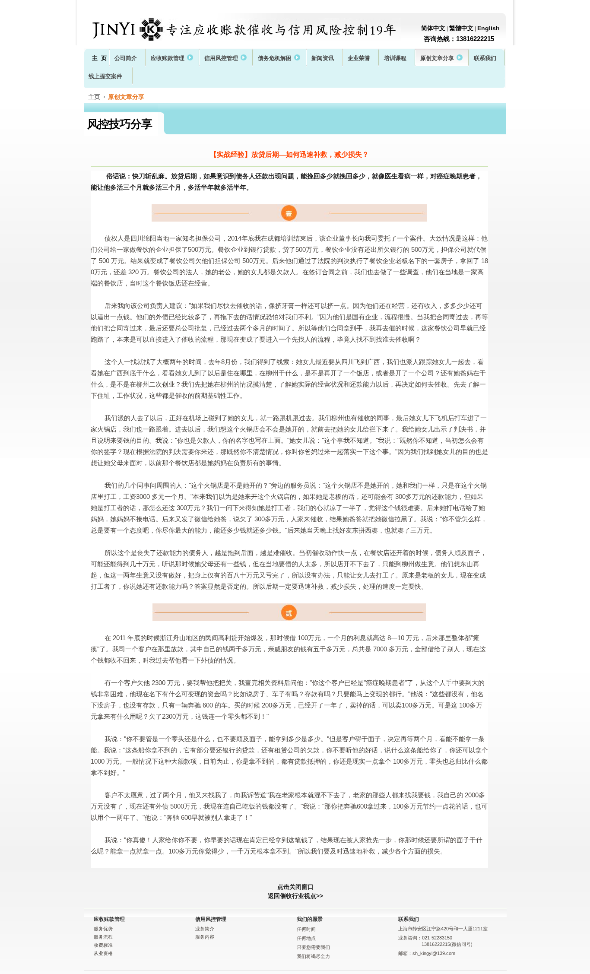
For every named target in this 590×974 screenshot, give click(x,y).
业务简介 (204, 928)
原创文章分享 (126, 96)
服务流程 (103, 936)
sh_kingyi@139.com (433, 953)
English (488, 28)
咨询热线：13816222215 (459, 38)
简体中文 (433, 28)
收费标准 (103, 945)
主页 (94, 96)
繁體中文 (461, 28)
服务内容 (204, 936)
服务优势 (103, 928)
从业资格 (103, 953)
